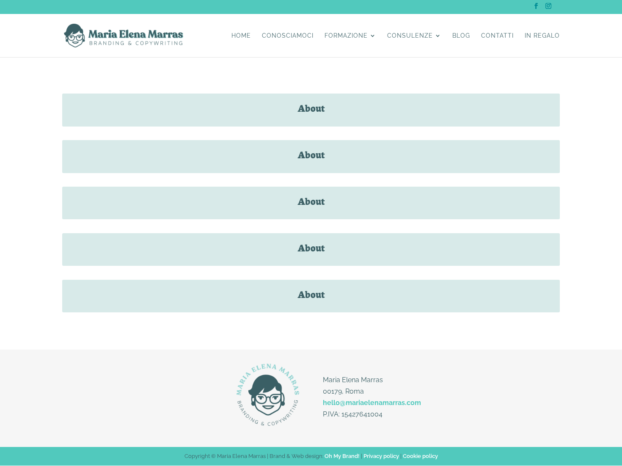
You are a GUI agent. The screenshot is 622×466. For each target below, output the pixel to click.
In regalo (542, 36)
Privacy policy (381, 456)
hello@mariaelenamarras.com (372, 403)
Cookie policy (420, 456)
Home (241, 36)
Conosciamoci (288, 36)
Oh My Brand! (342, 456)
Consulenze (410, 36)
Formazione (346, 36)
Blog (461, 36)
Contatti (497, 36)
